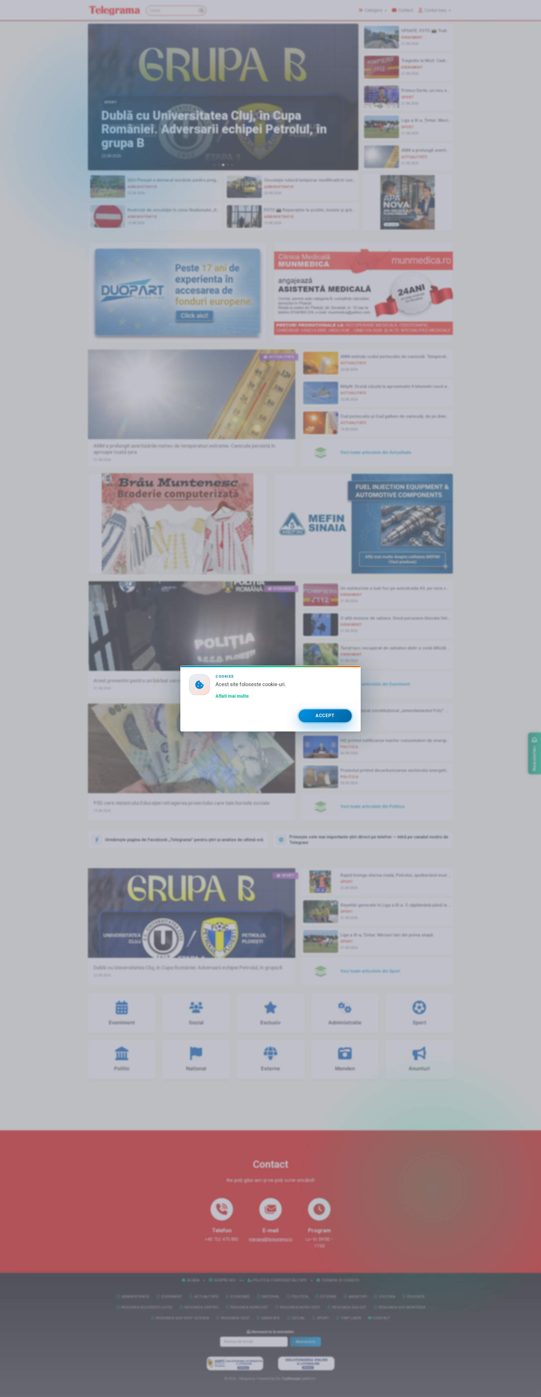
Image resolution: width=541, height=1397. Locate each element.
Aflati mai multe (232, 696)
